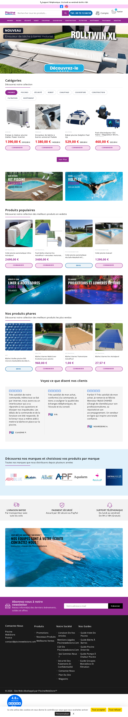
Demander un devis (79, 265)
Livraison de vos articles (66, 634)
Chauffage (64, 92)
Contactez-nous (14, 625)
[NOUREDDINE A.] (89, 426)
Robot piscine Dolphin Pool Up (77, 136)
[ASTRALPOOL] (114, 477)
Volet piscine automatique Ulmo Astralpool (18, 254)
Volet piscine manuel (103, 253)
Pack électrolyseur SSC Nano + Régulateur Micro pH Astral (106, 134)
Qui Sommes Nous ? (68, 655)
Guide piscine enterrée (87, 648)
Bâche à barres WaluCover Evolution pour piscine (45, 357)
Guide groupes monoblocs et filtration (87, 663)
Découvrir (12, 290)
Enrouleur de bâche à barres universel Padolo (46, 136)
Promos (11, 92)
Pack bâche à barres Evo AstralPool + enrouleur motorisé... (48, 254)
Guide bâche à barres (88, 641)
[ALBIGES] (30, 477)
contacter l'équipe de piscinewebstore (29, 546)
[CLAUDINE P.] (11, 432)
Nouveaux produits (46, 636)
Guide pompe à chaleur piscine (88, 655)
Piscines (24, 92)
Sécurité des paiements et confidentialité (65, 663)
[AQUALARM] (80, 477)
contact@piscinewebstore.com (20, 641)
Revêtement (28, 98)
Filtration (12, 98)
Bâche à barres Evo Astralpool (107, 356)
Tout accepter (98, 709)
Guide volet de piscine (88, 634)
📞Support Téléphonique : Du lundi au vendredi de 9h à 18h (64, 2)
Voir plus (63, 159)
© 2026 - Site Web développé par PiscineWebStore (31, 690)
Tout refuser (115, 709)
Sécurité (38, 92)
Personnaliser (62, 713)
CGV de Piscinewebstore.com (67, 648)
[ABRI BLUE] (13, 477)
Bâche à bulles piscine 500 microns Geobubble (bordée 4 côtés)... (17, 359)
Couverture (80, 92)
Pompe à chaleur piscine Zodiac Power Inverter (16, 136)
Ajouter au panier (17, 148)
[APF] (64, 477)
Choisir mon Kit (15, 187)
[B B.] (50, 414)
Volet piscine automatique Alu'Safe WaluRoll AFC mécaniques (75, 256)
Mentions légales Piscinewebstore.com (67, 641)
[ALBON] (47, 477)
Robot (51, 92)
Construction (98, 92)
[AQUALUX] (97, 477)
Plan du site (65, 674)
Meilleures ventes (45, 640)
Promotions (42, 632)
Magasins (63, 678)
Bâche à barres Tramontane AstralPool (76, 357)
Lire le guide (74, 187)
